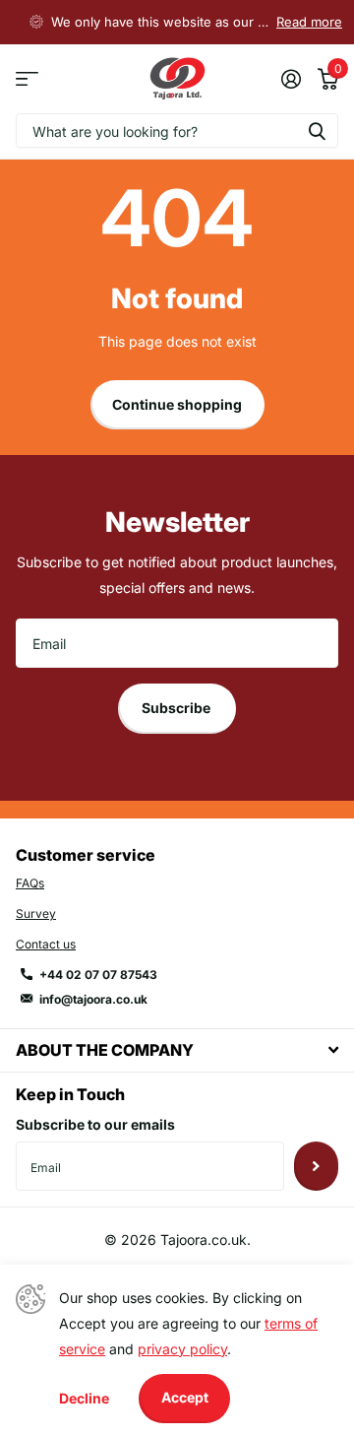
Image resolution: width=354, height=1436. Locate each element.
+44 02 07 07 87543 (98, 974)
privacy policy (182, 1348)
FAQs (30, 883)
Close (177, 1050)
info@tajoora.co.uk (93, 999)
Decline (84, 1398)
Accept (184, 1397)
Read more (309, 22)
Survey (36, 913)
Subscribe (177, 707)
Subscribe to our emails (95, 1124)
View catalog (27, 79)
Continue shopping (177, 404)
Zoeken (316, 130)
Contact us (46, 944)
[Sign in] (290, 78)
